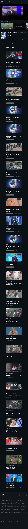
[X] (26, 495)
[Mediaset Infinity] (2, 2)
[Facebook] (19, 495)
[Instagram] (23, 495)
